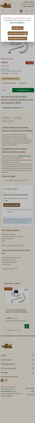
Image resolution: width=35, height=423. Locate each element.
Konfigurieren (17, 28)
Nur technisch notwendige (17, 33)
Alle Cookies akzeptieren (17, 38)
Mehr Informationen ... (17, 22)
